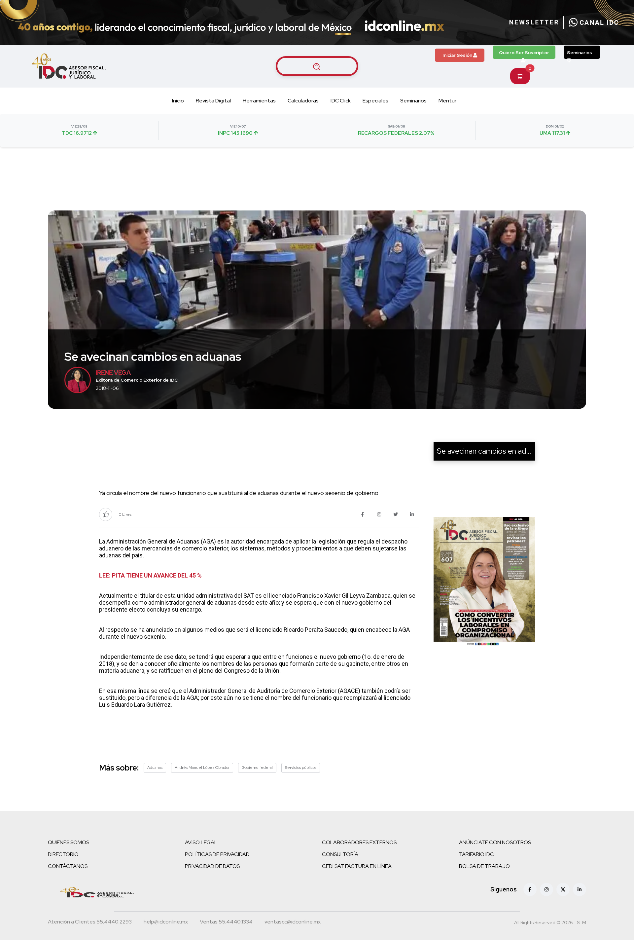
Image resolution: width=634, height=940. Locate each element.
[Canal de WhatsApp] (593, 22)
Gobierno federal (257, 767)
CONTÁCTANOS (68, 866)
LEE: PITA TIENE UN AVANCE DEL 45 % (150, 575)
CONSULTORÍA (340, 854)
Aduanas (154, 767)
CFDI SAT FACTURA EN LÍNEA (357, 866)
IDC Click (341, 100)
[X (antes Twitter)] (563, 889)
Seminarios (579, 53)
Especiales (375, 100)
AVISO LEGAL (201, 842)
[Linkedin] (579, 889)
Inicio (178, 100)
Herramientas (259, 100)
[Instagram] (546, 889)
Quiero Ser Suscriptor (524, 53)
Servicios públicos (300, 767)
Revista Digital (213, 100)
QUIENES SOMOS (68, 842)
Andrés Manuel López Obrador (202, 767)
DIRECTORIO (63, 854)
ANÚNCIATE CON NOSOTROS (495, 842)
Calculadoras (303, 100)
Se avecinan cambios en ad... (484, 451)
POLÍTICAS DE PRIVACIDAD (217, 854)
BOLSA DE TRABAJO (484, 866)
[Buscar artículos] (317, 66)
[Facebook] (530, 889)
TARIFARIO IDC (476, 854)
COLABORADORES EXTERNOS (359, 842)
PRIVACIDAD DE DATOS (212, 866)
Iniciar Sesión (457, 55)
